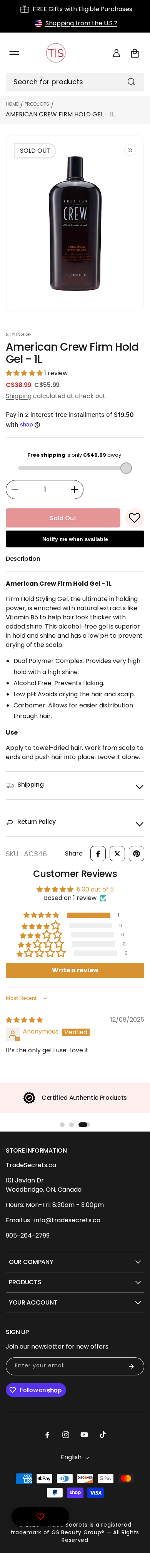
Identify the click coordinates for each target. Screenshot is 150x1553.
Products (37, 104)
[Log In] (116, 53)
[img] (24, 1020)
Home (12, 104)
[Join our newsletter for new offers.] (131, 1366)
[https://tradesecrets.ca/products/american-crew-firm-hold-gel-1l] (98, 853)
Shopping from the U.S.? (81, 23)
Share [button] (74, 853)
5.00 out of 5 (95, 889)
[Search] (131, 81)
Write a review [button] (75, 970)
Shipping (19, 396)
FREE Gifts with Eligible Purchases (82, 9)
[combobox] (75, 82)
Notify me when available (75, 539)
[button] (14, 53)
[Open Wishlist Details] (40, 1516)
